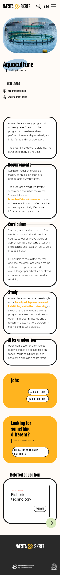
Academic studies (17, 91)
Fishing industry (17, 70)
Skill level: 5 (13, 84)
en (46, 7)
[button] (53, 6)
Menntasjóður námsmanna (24, 199)
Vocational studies (17, 97)
